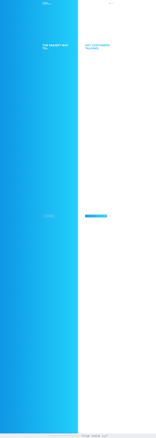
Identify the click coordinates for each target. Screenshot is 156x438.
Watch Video (49, 172)
